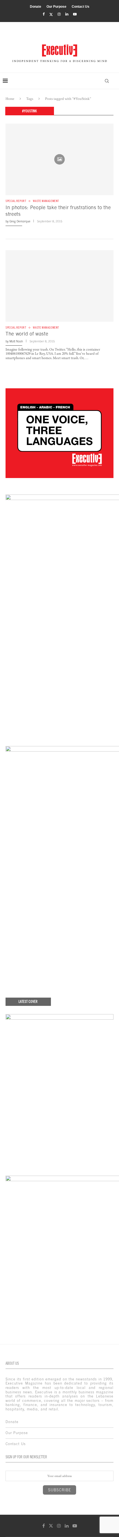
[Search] (107, 81)
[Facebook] (44, 14)
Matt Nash (16, 341)
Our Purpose (56, 7)
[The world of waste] (59, 286)
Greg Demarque (19, 221)
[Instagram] (59, 14)
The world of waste (27, 334)
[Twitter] (51, 14)
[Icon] (59, 159)
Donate (35, 7)
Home (10, 99)
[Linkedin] (66, 14)
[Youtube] (75, 14)
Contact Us (80, 7)
